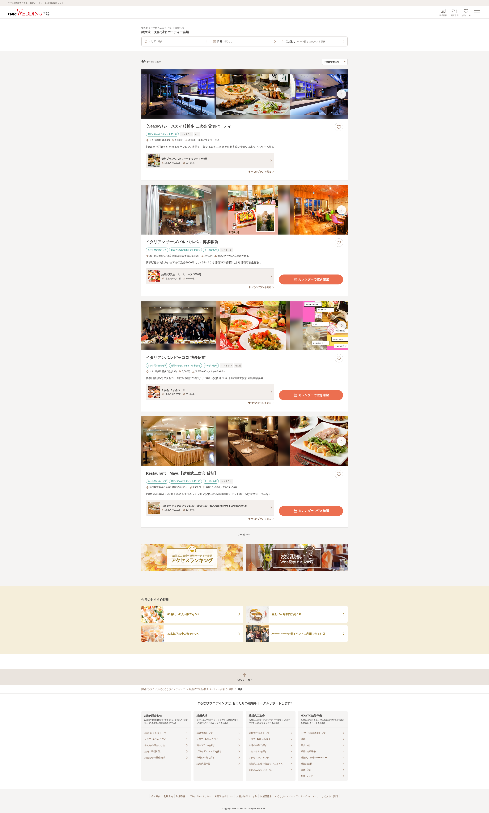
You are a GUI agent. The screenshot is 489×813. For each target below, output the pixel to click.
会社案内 (155, 796)
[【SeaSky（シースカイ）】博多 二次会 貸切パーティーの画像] (244, 94)
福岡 (231, 689)
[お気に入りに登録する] (339, 127)
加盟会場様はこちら (246, 796)
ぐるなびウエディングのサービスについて (296, 796)
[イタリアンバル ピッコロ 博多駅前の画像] (244, 325)
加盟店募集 (266, 796)
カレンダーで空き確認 (313, 279)
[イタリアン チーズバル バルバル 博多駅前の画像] (244, 210)
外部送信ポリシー (224, 796)
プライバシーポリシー (200, 796)
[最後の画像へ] (341, 94)
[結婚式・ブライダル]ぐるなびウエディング (163, 689)
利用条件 (180, 796)
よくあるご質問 (330, 796)
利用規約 (168, 796)
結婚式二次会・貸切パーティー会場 (207, 689)
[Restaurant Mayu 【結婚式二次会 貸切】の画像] (244, 441)
